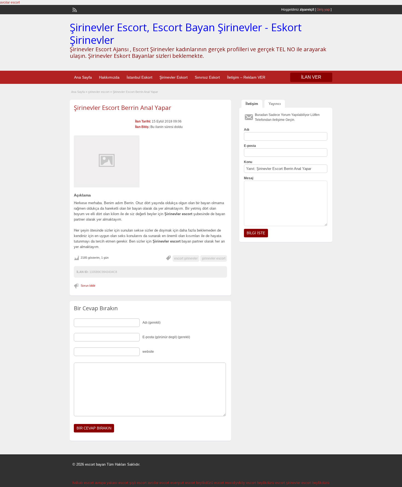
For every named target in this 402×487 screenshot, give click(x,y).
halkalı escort (83, 483)
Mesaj (248, 178)
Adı (246, 130)
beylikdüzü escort (210, 483)
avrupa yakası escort (111, 483)
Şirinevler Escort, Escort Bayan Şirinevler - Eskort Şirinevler (186, 33)
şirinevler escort (98, 91)
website (148, 352)
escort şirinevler (186, 258)
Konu (248, 162)
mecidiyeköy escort (240, 483)
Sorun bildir (88, 285)
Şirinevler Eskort (173, 77)
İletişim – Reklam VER (246, 77)
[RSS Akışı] (74, 9)
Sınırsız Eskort (207, 77)
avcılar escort (10, 2)
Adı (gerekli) (151, 322)
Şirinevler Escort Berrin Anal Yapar (122, 107)
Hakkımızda (109, 77)
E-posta (250, 146)
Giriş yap (323, 10)
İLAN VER (311, 77)
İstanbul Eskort (139, 77)
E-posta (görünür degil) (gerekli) (166, 337)
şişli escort (138, 483)
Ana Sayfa (83, 77)
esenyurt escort (182, 483)
